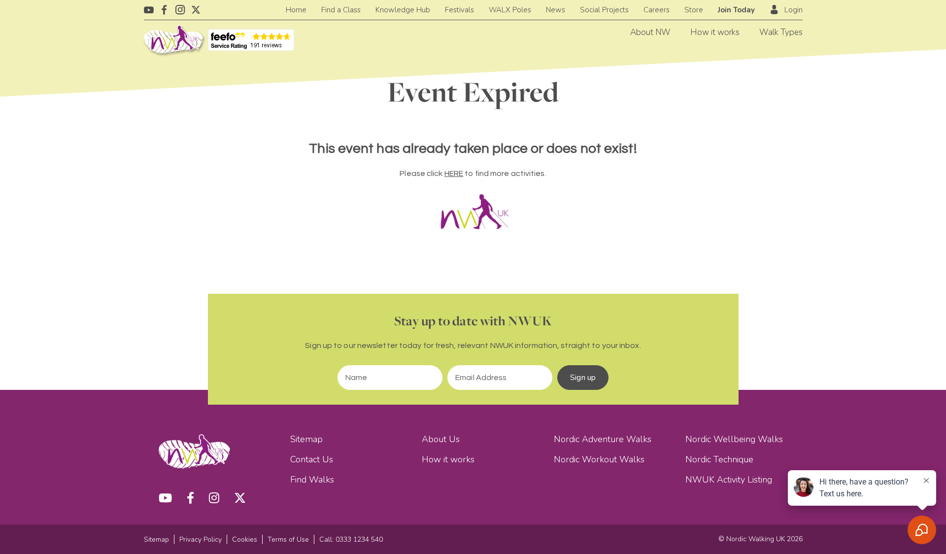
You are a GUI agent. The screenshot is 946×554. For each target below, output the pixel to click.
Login (793, 10)
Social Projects (604, 10)
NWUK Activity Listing (728, 479)
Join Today (736, 10)
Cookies (244, 539)
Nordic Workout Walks (599, 459)
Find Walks (312, 479)
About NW (650, 32)
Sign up (583, 377)
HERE (453, 173)
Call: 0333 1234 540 (351, 539)
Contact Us (311, 459)
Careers (656, 10)
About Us (441, 439)
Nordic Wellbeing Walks (734, 439)
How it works (715, 32)
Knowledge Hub (402, 10)
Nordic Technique (719, 459)
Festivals (459, 10)
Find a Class (341, 10)
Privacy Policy (200, 539)
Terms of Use (288, 539)
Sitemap (306, 439)
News (555, 10)
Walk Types (781, 32)
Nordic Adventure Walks (602, 439)
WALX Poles (510, 10)
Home (296, 10)
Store (693, 10)
